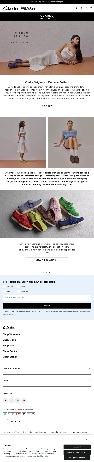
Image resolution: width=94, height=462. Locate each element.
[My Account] (81, 8)
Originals (24, 291)
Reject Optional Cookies (77, 452)
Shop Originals (11, 351)
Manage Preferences (77, 458)
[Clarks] (19, 8)
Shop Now (47, 106)
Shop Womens (11, 334)
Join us (47, 305)
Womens (10, 286)
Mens (23, 286)
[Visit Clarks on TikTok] (17, 400)
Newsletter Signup (79, 432)
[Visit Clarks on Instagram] (11, 400)
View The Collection (47, 260)
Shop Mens (9, 340)
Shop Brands (10, 356)
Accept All (77, 447)
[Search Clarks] (76, 8)
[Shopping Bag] (86, 8)
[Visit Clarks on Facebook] (5, 400)
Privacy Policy (51, 312)
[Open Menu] (91, 8)
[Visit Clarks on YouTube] (23, 400)
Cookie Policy (40, 432)
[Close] (86, 439)
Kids (8, 291)
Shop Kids (8, 345)
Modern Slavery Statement (59, 432)
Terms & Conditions (11, 432)
